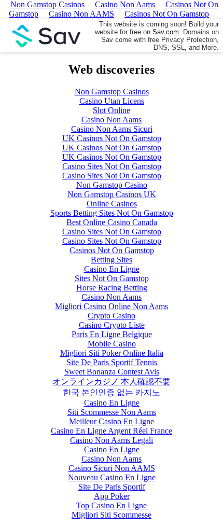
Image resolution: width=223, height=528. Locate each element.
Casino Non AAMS (81, 13)
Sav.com (165, 32)
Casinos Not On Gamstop (166, 13)
